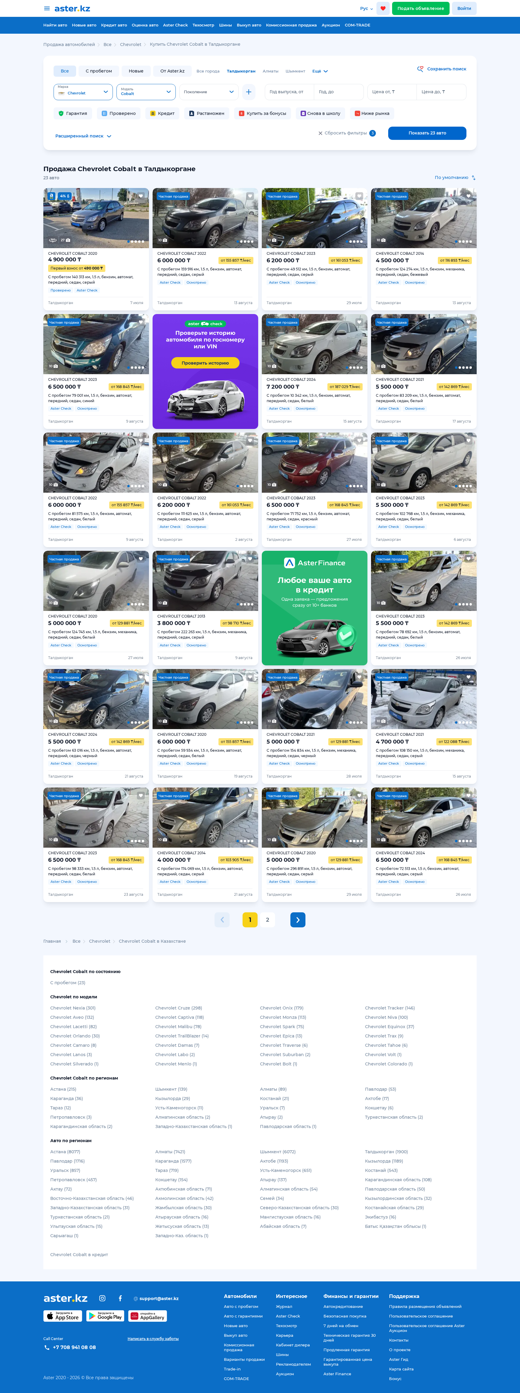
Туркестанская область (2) (394, 1117)
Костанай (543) (381, 1170)
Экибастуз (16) (380, 1217)
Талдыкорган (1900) (386, 1151)
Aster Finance (337, 1373)
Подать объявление (421, 8)
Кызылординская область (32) (398, 1198)
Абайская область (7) (283, 1226)
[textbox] (83, 92)
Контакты (398, 1340)
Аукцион (331, 25)
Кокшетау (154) (171, 1179)
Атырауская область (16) (182, 1217)
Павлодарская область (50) (395, 1189)
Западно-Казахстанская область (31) (90, 1207)
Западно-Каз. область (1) (182, 1235)
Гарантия (76, 113)
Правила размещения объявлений (425, 1306)
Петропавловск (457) (73, 1179)
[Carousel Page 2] (74, 218)
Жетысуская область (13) (182, 1226)
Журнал (284, 1306)
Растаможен (210, 113)
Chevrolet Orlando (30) (75, 1036)
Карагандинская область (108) (398, 1179)
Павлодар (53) (380, 1089)
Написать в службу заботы (153, 1338)
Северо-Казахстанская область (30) (299, 1207)
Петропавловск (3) (71, 1117)
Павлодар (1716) (67, 1161)
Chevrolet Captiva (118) (179, 1017)
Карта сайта (401, 1369)
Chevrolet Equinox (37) (389, 1026)
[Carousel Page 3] (96, 218)
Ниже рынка (375, 113)
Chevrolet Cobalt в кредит (79, 1254)
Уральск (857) (65, 1170)
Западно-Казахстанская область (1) (193, 1126)
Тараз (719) (167, 1170)
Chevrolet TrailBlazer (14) (182, 1036)
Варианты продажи (244, 1359)
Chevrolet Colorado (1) (389, 1064)
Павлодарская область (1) (288, 1126)
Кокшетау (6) (379, 1108)
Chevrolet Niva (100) (386, 1017)
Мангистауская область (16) (290, 1217)
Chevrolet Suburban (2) (285, 1054)
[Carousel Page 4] (117, 218)
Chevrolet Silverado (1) (74, 1064)
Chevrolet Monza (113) (283, 1017)
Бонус (395, 1378)
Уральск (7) (272, 1108)
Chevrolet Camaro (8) (73, 1045)
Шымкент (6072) (278, 1151)
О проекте (399, 1349)
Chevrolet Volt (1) (383, 1054)
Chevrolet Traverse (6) (284, 1045)
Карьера (284, 1335)
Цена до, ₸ (433, 91)
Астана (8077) (65, 1151)
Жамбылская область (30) (183, 1207)
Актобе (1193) (274, 1161)
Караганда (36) (66, 1098)
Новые (136, 71)
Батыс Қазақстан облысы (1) (395, 1226)
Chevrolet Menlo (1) (176, 1064)
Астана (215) (63, 1089)
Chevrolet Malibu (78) (178, 1026)
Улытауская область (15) (76, 1226)
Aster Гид (398, 1359)
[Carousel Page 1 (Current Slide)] (53, 218)
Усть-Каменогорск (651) (286, 1170)
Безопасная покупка (345, 1316)
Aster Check (175, 25)
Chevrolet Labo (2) (175, 1054)
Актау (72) (61, 1189)
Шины (225, 25)
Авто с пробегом (241, 1306)
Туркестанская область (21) (80, 1217)
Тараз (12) (60, 1108)
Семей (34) (272, 1198)
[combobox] (83, 92)
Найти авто (55, 25)
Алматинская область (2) (182, 1117)
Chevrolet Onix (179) (282, 1008)
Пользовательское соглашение (421, 1316)
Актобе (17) (377, 1098)
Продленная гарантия (346, 1349)
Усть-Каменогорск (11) (179, 1108)
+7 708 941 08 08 (74, 1347)
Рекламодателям (293, 1364)
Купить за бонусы (266, 113)
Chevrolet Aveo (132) (72, 1017)
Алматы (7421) (170, 1151)
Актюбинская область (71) (183, 1189)
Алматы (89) (273, 1089)
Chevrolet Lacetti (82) (73, 1026)
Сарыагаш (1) (64, 1235)
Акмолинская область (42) (184, 1198)
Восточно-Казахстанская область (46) (92, 1198)
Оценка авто (145, 25)
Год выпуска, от (286, 91)
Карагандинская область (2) (81, 1126)
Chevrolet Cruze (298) (178, 1008)
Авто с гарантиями (243, 1316)
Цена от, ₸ (383, 91)
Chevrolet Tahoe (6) (386, 1045)
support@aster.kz (156, 1298)
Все (65, 71)
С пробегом (99, 71)
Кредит (166, 113)
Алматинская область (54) (289, 1189)
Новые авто (84, 25)
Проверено (123, 113)
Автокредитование (343, 1306)
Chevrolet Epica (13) (281, 1036)
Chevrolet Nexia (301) (73, 1008)
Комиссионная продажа (291, 25)
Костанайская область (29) (394, 1207)
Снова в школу (323, 113)
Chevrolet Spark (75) (282, 1026)
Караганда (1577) (173, 1161)
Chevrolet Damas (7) (177, 1045)
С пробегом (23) (67, 982)
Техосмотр (203, 25)
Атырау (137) (273, 1179)
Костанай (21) (274, 1098)
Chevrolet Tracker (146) (390, 1008)
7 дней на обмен (340, 1325)
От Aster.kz (172, 71)
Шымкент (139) (171, 1089)
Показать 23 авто (427, 133)
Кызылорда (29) (172, 1098)
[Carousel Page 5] (138, 218)
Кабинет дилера (293, 1344)
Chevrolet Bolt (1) (278, 1064)
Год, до (326, 91)
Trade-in (232, 1369)
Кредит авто (114, 25)
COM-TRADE (357, 25)
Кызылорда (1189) (384, 1161)
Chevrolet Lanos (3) (71, 1054)
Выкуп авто (249, 25)
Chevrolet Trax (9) (384, 1036)
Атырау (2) (271, 1117)
